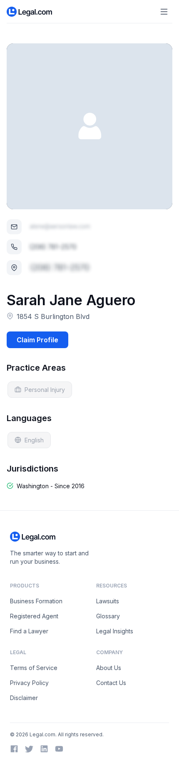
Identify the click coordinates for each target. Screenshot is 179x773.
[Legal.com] (30, 12)
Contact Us (111, 682)
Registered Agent (34, 616)
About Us (108, 667)
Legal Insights (114, 631)
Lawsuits (107, 601)
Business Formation (36, 601)
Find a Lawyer (29, 631)
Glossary (108, 616)
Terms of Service (33, 667)
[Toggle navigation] (164, 11)
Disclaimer (24, 697)
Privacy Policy (29, 682)
